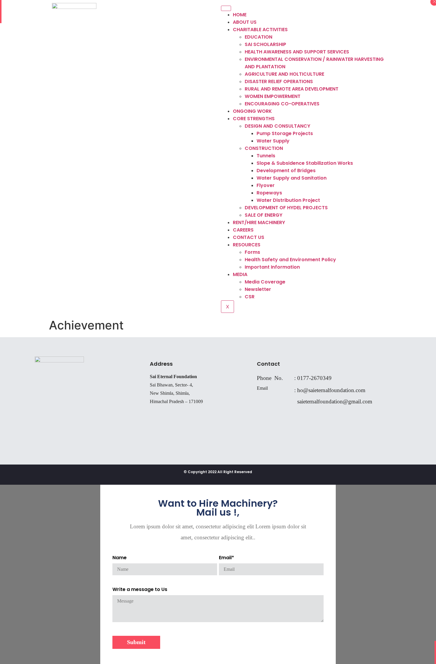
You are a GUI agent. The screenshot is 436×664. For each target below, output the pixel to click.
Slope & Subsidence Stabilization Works (305, 163)
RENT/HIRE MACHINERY (259, 222)
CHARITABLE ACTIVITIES (260, 29)
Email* (226, 557)
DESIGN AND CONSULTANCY (277, 126)
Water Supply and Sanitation (292, 178)
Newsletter (258, 289)
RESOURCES (246, 244)
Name (119, 557)
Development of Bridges (286, 170)
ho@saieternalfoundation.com (331, 390)
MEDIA (240, 274)
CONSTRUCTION (264, 148)
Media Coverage (265, 281)
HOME (239, 14)
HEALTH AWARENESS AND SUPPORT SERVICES (297, 51)
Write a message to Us (139, 589)
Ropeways (269, 192)
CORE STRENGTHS (254, 118)
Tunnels (266, 155)
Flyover (266, 185)
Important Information (272, 267)
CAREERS (243, 229)
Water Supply (273, 140)
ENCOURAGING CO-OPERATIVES (282, 103)
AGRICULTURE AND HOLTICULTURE (284, 74)
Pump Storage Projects (285, 133)
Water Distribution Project (288, 200)
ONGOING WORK (252, 111)
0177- (304, 378)
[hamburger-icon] (226, 8)
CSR (249, 296)
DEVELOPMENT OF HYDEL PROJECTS (286, 207)
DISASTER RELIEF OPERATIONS (279, 81)
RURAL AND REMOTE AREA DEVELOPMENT (291, 88)
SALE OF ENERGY (263, 215)
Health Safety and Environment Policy (290, 259)
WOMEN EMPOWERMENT (272, 96)
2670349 (321, 378)
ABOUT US (245, 22)
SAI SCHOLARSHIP (265, 44)
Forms (252, 252)
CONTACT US (248, 237)
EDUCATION (258, 37)
